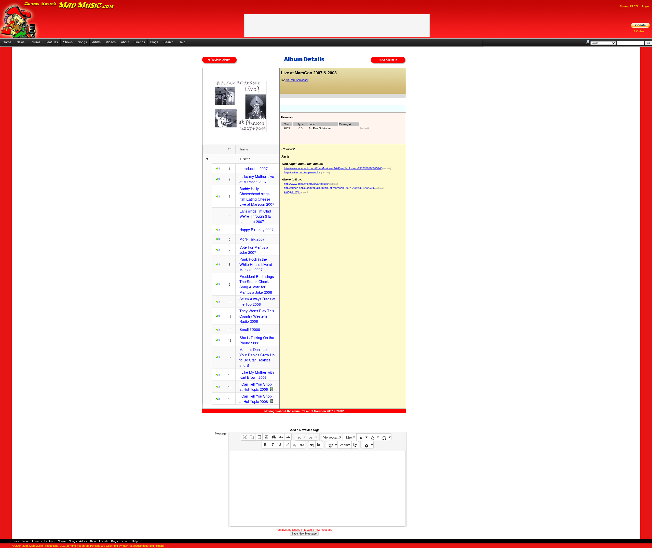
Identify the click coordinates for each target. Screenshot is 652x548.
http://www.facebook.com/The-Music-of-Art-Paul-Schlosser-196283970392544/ (333, 168)
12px (349, 437)
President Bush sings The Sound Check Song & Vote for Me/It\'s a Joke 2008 (256, 284)
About (125, 42)
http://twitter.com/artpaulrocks (302, 172)
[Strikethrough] (301, 444)
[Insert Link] (311, 444)
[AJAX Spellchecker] (332, 444)
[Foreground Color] (362, 437)
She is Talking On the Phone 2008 (256, 340)
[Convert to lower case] (280, 436)
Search (168, 42)
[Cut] (244, 436)
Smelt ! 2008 (249, 329)
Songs (82, 42)
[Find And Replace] (273, 436)
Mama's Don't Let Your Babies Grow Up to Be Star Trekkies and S (257, 357)
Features (52, 42)
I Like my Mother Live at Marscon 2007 (256, 179)
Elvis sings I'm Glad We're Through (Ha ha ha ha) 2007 (255, 216)
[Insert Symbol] (385, 437)
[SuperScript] (286, 444)
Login (645, 6)
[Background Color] (374, 437)
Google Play (292, 191)
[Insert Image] (319, 444)
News (20, 42)
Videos (111, 42)
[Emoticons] (368, 444)
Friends (139, 42)
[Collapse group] (207, 159)
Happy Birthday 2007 (256, 229)
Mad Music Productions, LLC (47, 545)
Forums (35, 42)
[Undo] (300, 436)
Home (7, 42)
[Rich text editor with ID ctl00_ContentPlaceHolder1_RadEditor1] (317, 488)
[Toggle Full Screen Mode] (355, 444)
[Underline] (279, 444)
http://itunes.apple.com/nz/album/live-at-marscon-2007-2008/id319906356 (329, 187)
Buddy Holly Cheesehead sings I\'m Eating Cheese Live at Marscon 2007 (256, 196)
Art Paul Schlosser (297, 79)
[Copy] (251, 436)
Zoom (344, 445)
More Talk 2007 (252, 239)
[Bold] (265, 444)
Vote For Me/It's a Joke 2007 (253, 249)
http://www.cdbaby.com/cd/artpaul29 (306, 183)
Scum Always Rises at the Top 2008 (257, 301)
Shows (68, 42)
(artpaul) (364, 128)
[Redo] (312, 436)
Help (182, 42)
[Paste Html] (266, 436)
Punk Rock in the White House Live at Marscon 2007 (255, 264)
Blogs (154, 42)
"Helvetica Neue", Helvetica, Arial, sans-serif (333, 437)
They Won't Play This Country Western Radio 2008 (256, 316)
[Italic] (272, 444)
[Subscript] (294, 444)
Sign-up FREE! (629, 6)
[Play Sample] (218, 169)
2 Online (639, 31)
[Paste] (258, 436)
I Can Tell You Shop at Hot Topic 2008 (255, 386)
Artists (96, 42)
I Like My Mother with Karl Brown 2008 (256, 374)
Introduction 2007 (253, 168)
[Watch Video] (272, 389)
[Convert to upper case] (287, 436)
